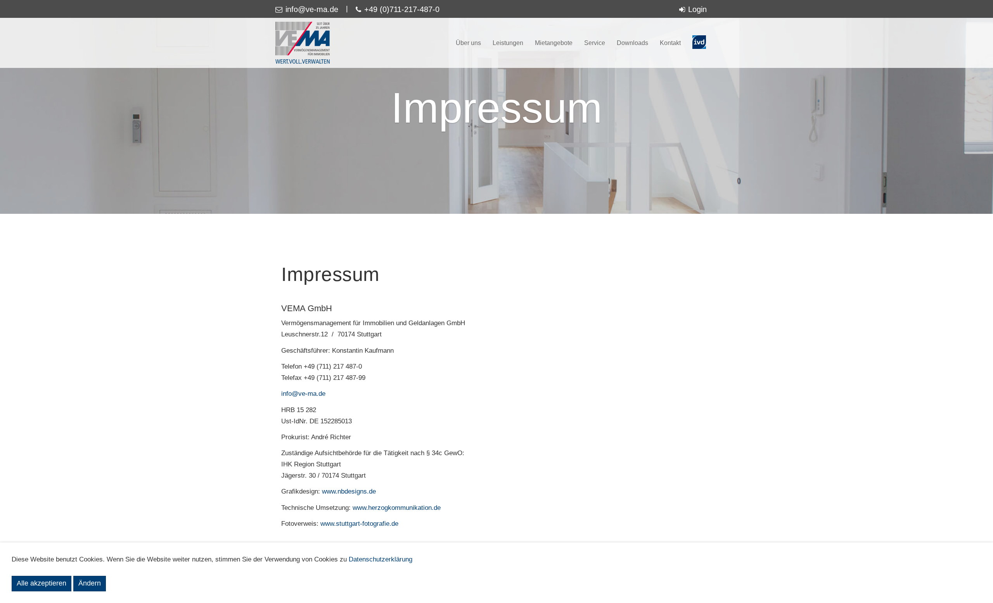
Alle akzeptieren (41, 583)
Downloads (632, 43)
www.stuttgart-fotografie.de (359, 523)
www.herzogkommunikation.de (397, 507)
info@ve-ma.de (303, 393)
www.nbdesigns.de (349, 491)
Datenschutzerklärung (380, 559)
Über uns (468, 43)
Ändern (89, 583)
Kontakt (670, 43)
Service (594, 43)
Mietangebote (554, 43)
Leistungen (508, 43)
